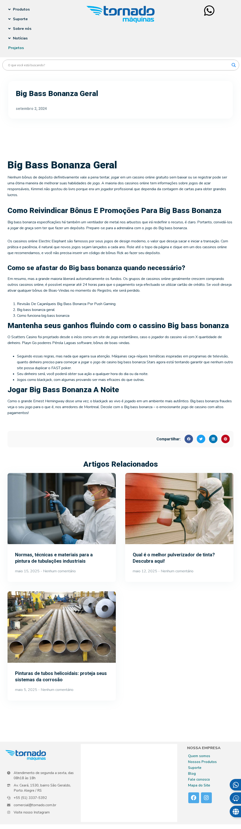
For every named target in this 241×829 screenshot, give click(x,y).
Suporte (194, 767)
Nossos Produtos (202, 761)
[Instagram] (206, 797)
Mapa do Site (199, 785)
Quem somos (199, 756)
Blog (192, 773)
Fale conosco (199, 779)
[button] (189, 439)
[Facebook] (193, 797)
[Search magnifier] (233, 65)
